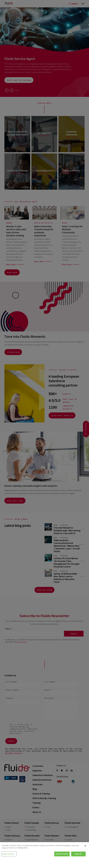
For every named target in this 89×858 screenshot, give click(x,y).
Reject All (78, 854)
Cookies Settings (8, 854)
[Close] (85, 845)
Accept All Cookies (62, 854)
